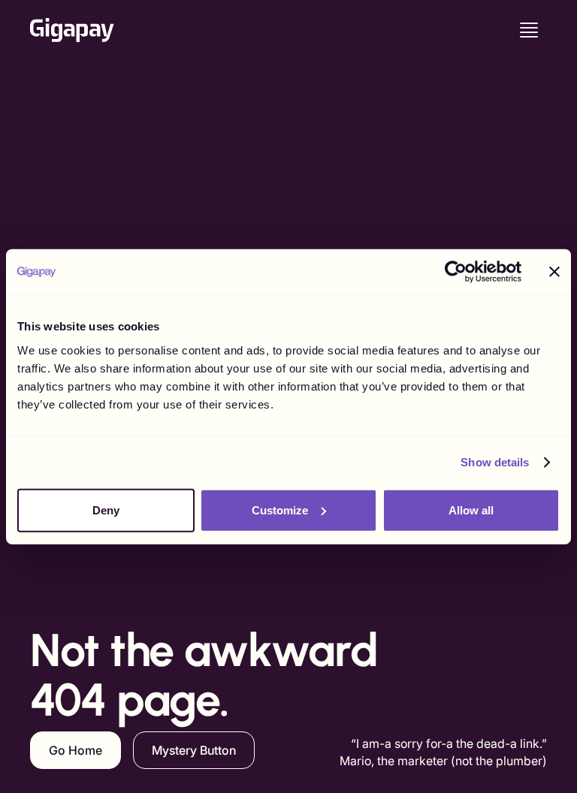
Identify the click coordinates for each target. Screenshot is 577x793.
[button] (529, 30)
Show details (495, 462)
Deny (105, 509)
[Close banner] (554, 272)
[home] (72, 30)
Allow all (471, 509)
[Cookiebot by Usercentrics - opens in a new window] (455, 272)
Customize (280, 509)
